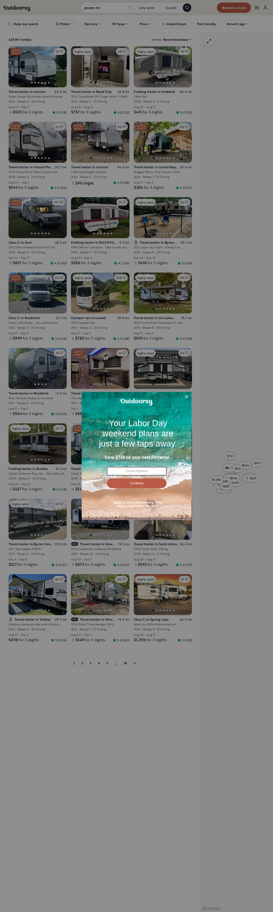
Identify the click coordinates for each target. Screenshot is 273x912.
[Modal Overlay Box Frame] (137, 456)
